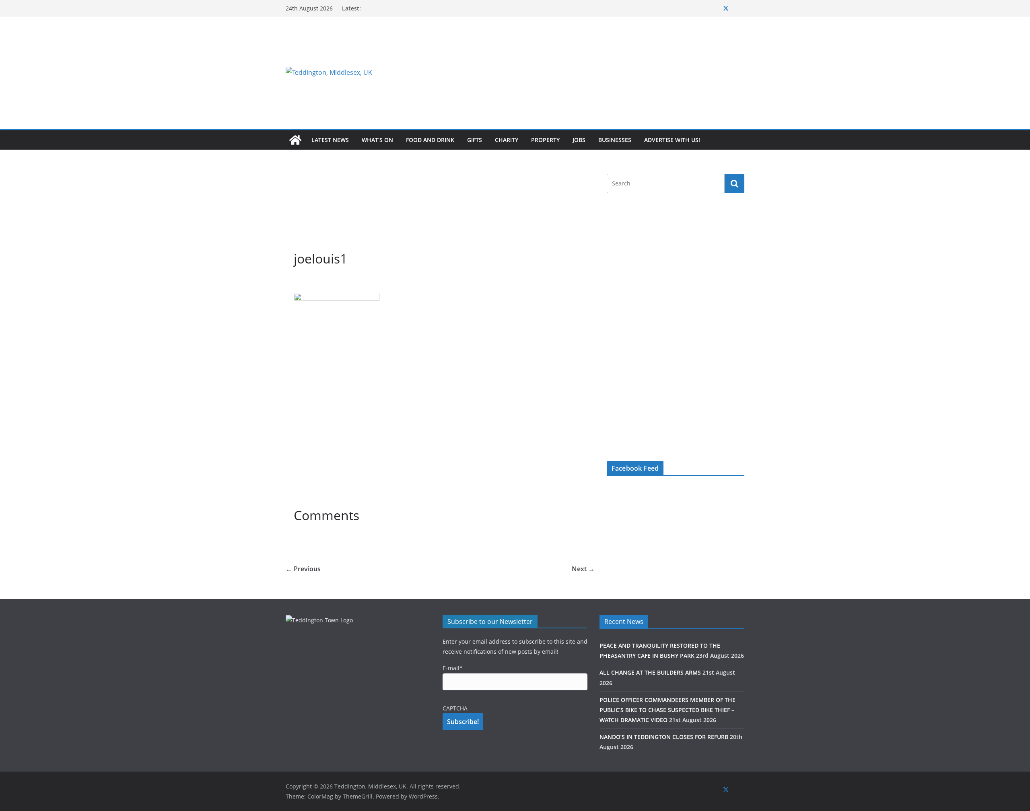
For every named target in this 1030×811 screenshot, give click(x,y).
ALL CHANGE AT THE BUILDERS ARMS (650, 672)
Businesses (614, 140)
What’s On (377, 140)
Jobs (579, 140)
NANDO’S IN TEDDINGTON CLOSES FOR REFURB (663, 737)
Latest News (330, 140)
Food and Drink (430, 140)
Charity (506, 140)
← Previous (303, 568)
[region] (613, 72)
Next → (583, 568)
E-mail (453, 668)
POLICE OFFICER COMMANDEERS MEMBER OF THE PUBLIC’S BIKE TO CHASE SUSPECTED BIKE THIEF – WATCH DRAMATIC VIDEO (667, 710)
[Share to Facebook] (300, 282)
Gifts (474, 140)
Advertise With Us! (672, 140)
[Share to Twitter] (314, 282)
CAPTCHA (455, 708)
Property (545, 140)
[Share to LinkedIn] (329, 282)
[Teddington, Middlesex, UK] (295, 140)
